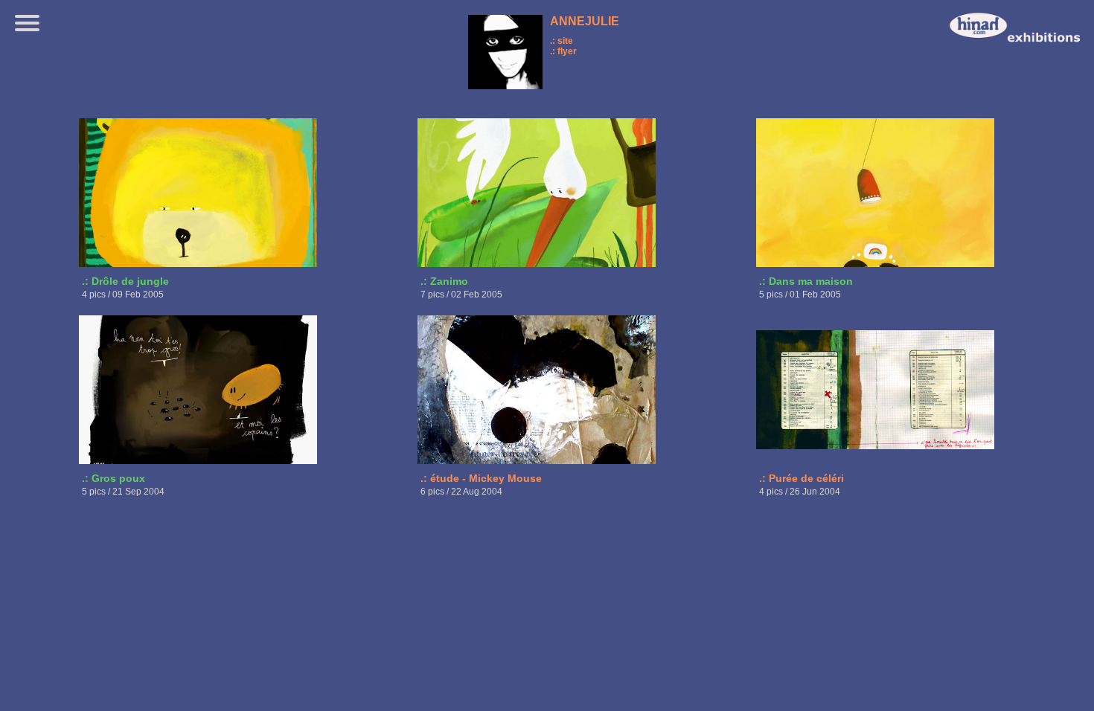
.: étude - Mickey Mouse (481, 478)
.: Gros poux (113, 478)
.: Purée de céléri (801, 478)
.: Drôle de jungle (125, 281)
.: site (561, 41)
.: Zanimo (444, 281)
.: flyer (563, 51)
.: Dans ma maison (806, 281)
